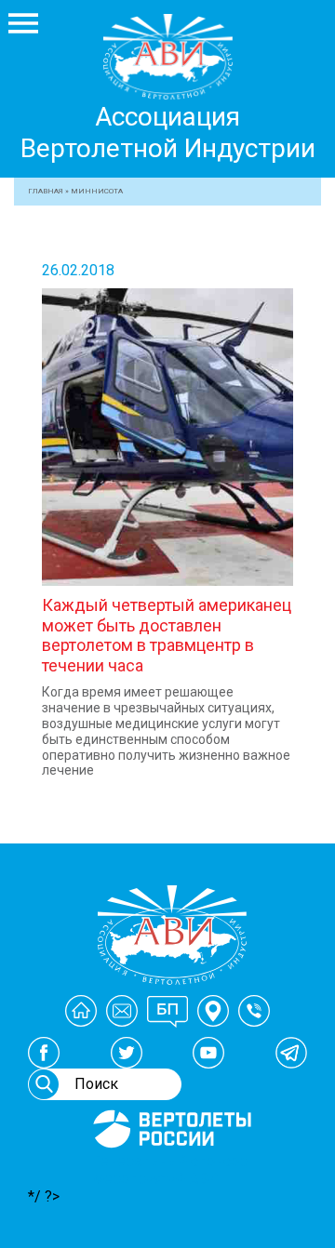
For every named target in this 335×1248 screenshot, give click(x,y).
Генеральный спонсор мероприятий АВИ (170, 1170)
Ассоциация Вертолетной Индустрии (167, 132)
